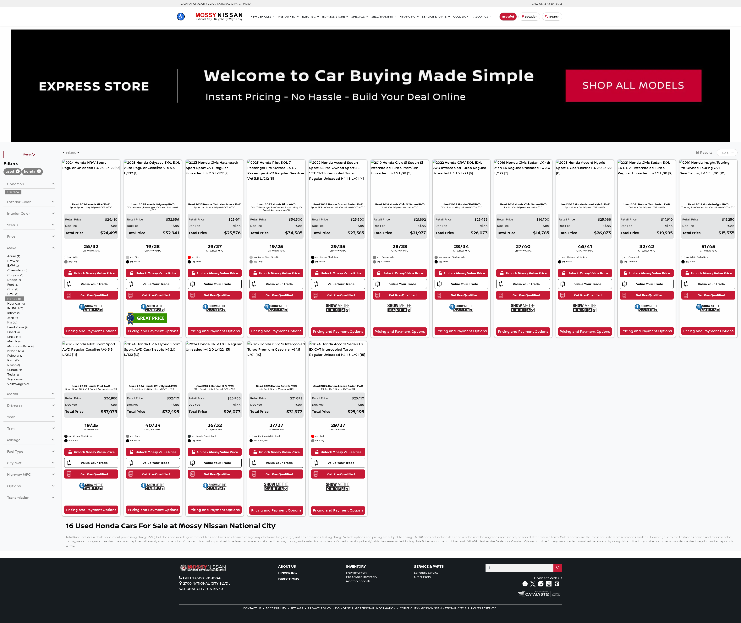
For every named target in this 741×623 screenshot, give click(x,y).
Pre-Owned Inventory (361, 577)
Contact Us (252, 608)
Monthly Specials (358, 581)
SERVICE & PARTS (429, 566)
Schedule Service (426, 573)
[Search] (557, 568)
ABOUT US (287, 566)
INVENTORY (356, 566)
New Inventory (356, 573)
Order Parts (422, 577)
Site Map (297, 608)
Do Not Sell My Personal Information (365, 608)
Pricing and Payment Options (91, 330)
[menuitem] (30, 192)
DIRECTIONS (288, 579)
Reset (27, 154)
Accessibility (276, 608)
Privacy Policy (320, 608)
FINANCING (287, 573)
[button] (181, 16)
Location (531, 16)
